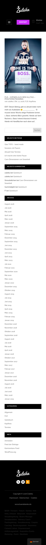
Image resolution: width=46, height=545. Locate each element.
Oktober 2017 (10, 358)
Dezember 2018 (11, 324)
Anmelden (9, 441)
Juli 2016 (8, 388)
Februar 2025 (10, 234)
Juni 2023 (8, 253)
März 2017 (8, 365)
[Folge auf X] (18, 482)
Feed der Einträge (11, 444)
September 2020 (11, 271)
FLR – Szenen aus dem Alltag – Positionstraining (20, 98)
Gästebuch (17, 173)
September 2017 (11, 361)
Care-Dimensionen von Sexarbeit (17, 159)
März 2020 (9, 279)
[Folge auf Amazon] (28, 482)
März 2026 (9, 219)
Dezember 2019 (11, 287)
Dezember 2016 (11, 376)
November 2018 (11, 328)
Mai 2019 (8, 305)
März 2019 (8, 313)
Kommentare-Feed (12, 448)
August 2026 (9, 204)
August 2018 (9, 339)
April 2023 (8, 256)
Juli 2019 (8, 298)
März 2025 (9, 230)
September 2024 (11, 241)
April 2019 (8, 309)
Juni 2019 (8, 302)
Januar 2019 (9, 320)
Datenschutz (24, 498)
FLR (26, 101)
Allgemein (8, 412)
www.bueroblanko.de (23, 504)
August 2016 (9, 384)
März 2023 (9, 260)
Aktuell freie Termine (13, 152)
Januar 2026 (9, 223)
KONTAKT (23, 22)
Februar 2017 (10, 369)
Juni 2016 (8, 391)
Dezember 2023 (11, 249)
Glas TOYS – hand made (14, 144)
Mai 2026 (8, 212)
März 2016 (8, 395)
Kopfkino (32, 101)
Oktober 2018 (10, 331)
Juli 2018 (8, 343)
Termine (8, 427)
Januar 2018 (9, 354)
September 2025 (11, 227)
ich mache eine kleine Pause (16, 156)
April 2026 (8, 215)
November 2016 (11, 380)
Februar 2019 (10, 317)
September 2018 (11, 335)
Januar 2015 (9, 399)
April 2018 (8, 350)
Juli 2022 (8, 264)
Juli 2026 (8, 208)
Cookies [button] (34, 498)
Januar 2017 (9, 373)
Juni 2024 (8, 245)
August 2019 (9, 294)
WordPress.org (10, 452)
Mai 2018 (8, 346)
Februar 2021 (10, 268)
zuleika (10, 101)
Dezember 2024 (11, 238)
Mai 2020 (8, 275)
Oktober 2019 (10, 290)
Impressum (13, 498)
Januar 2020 (9, 283)
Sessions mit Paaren (12, 148)
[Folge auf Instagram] (23, 482)
